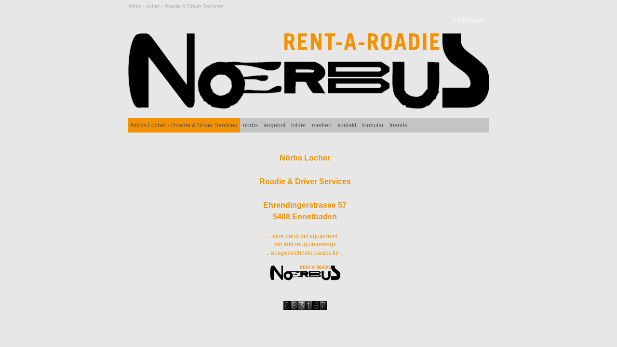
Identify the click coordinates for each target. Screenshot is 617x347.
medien (322, 125)
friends (398, 125)
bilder (298, 125)
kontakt (346, 125)
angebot (274, 125)
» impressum (469, 20)
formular (373, 125)
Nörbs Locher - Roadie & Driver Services (175, 6)
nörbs (250, 125)
